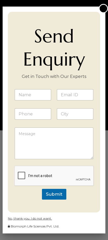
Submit (54, 194)
